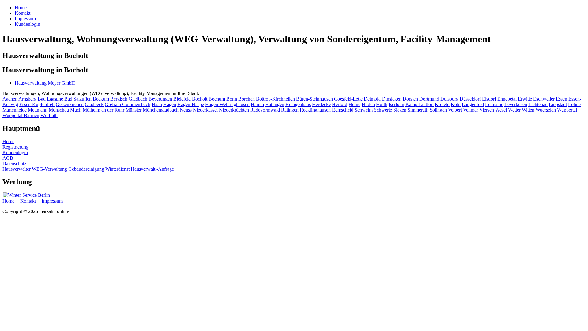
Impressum (52, 201)
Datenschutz (14, 163)
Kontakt (28, 201)
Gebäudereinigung (86, 169)
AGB (7, 158)
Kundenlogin (15, 152)
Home (8, 141)
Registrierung (15, 147)
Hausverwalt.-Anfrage (152, 169)
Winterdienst (117, 169)
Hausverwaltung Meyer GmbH (45, 83)
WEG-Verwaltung (49, 169)
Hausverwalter (16, 169)
